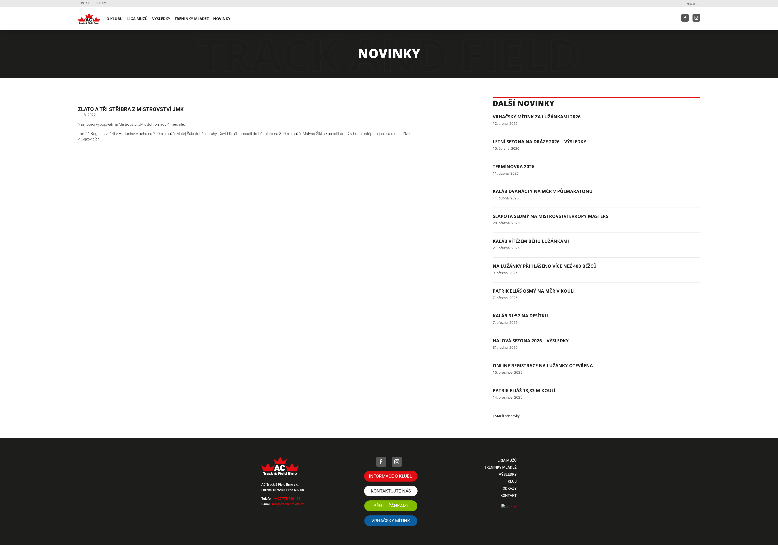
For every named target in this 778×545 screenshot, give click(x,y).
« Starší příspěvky (506, 416)
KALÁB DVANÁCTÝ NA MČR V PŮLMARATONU (543, 191)
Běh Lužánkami (391, 505)
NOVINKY (221, 18)
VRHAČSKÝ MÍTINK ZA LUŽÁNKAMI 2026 (537, 116)
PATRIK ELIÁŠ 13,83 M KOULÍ (524, 390)
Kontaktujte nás (391, 491)
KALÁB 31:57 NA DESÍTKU (520, 316)
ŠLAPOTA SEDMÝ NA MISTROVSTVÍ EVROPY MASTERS (550, 216)
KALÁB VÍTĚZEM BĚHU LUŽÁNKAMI (531, 241)
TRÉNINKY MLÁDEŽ (192, 18)
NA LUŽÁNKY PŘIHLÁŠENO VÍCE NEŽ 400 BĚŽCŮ (545, 266)
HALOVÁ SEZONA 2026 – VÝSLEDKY (531, 340)
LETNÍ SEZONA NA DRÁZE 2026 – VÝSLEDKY (539, 141)
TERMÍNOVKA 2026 (513, 166)
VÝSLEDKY (161, 18)
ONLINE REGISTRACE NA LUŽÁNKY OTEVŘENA (543, 365)
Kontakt (84, 3)
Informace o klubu (391, 476)
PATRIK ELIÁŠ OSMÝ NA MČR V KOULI (534, 291)
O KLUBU (114, 18)
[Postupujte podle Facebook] (685, 18)
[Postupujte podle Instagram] (696, 18)
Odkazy (101, 3)
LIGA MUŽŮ (137, 18)
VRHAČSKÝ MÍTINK (390, 520)
